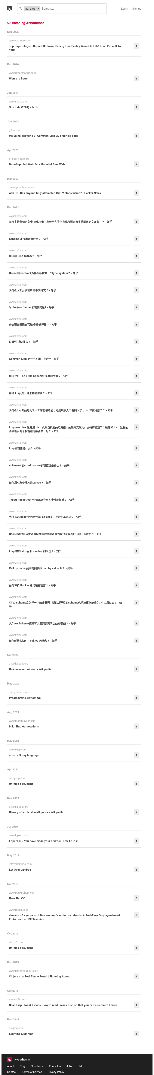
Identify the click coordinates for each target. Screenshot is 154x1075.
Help (80, 1066)
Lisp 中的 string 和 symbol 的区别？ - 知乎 (35, 551)
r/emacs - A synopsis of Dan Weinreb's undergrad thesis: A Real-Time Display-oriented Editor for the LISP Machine (64, 917)
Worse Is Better (19, 78)
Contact (11, 1072)
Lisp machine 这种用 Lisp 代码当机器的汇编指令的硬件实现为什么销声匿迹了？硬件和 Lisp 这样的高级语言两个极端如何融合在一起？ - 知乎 (68, 429)
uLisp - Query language (24, 755)
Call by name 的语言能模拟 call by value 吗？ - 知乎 (41, 568)
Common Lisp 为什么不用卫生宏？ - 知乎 (34, 359)
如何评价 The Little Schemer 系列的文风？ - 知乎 (39, 376)
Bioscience (37, 1066)
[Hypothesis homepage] (12, 8)
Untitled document (21, 783)
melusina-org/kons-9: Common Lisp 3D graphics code (43, 136)
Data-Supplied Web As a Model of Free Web (37, 164)
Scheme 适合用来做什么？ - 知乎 (29, 239)
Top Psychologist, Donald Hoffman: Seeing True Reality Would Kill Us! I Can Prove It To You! (65, 48)
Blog (22, 1066)
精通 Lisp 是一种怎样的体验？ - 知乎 (31, 393)
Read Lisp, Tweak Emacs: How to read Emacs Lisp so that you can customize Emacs (63, 1005)
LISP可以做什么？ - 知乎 (23, 341)
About (10, 1066)
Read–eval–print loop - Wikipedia (30, 669)
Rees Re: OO (17, 898)
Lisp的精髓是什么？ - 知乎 (25, 448)
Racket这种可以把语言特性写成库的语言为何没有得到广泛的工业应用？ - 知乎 (55, 534)
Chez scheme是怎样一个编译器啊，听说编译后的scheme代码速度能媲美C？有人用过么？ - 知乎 (65, 604)
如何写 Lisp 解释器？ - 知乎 (25, 256)
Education (55, 1066)
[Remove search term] (38, 8)
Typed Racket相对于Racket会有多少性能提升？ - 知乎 (42, 499)
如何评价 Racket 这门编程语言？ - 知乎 (32, 585)
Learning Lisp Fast (21, 1033)
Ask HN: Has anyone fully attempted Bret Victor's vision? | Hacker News (55, 193)
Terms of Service (32, 1072)
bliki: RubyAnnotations (24, 726)
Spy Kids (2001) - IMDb (23, 107)
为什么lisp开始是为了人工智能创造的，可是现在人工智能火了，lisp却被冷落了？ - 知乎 (61, 410)
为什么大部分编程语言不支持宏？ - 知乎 (32, 290)
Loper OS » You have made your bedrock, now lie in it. (44, 841)
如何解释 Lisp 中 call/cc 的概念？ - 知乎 (33, 640)
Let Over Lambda (20, 869)
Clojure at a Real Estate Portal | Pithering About (39, 976)
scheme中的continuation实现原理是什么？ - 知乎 (39, 465)
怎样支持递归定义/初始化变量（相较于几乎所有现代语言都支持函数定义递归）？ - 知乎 (60, 221)
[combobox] (72, 8)
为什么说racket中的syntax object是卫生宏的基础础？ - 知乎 (45, 517)
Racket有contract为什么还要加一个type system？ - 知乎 (43, 273)
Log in (124, 8)
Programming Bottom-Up (25, 698)
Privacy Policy (56, 1072)
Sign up (136, 8)
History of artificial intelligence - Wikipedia (36, 812)
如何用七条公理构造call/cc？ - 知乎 (30, 482)
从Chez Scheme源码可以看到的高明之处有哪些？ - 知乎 (42, 623)
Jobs (69, 1066)
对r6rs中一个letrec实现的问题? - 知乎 (31, 307)
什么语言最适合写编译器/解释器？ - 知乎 (33, 324)
